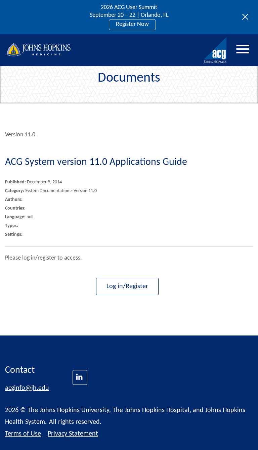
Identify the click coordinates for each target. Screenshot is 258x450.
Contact (20, 370)
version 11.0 (20, 135)
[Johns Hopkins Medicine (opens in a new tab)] (80, 377)
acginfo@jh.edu (27, 388)
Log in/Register (127, 286)
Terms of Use (23, 434)
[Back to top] (241, 436)
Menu (243, 49)
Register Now (132, 24)
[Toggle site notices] (247, 17)
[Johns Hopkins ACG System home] (215, 50)
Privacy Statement (73, 434)
